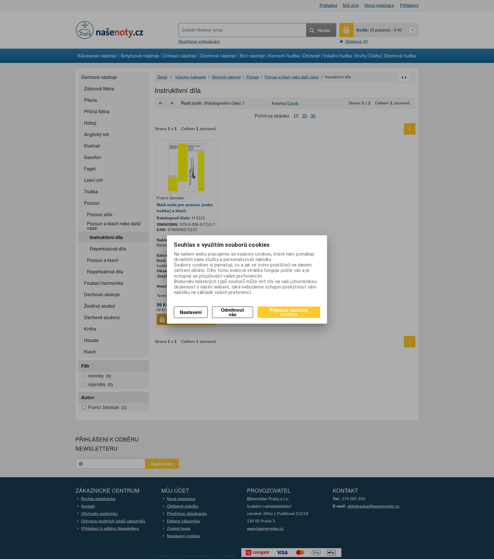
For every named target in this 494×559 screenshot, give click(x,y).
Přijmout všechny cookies (289, 312)
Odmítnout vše (232, 312)
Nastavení (191, 312)
